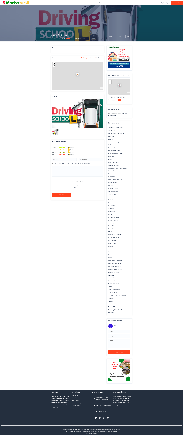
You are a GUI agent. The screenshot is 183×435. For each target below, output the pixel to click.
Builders (110, 145)
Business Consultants (114, 148)
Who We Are (75, 395)
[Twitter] (103, 418)
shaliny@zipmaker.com (119, 327)
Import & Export (113, 197)
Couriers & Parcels (113, 165)
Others (110, 231)
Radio (110, 258)
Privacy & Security (76, 403)
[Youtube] (107, 418)
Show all (111, 312)
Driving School (54, 38)
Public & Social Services (115, 252)
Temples (111, 298)
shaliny (116, 325)
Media (110, 214)
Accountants (112, 130)
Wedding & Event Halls (115, 310)
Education (111, 174)
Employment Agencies (115, 179)
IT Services (111, 205)
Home (81, 2)
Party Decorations (113, 237)
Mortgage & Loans (113, 223)
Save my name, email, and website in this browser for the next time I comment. (72, 163)
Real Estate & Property (115, 260)
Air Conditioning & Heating (116, 133)
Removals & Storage (114, 263)
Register (168, 3)
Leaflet (101, 88)
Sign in (162, 3)
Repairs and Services (114, 266)
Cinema (110, 159)
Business (101, 2)
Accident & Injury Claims (115, 127)
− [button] (54, 65)
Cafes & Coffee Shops (114, 150)
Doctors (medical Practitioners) (117, 168)
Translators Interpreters (115, 304)
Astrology (111, 139)
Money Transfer (113, 220)
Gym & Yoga (112, 194)
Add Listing (177, 3)
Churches (111, 156)
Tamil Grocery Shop (114, 289)
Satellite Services (113, 272)
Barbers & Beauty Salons (115, 142)
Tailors (110, 286)
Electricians (111, 176)
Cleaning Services (113, 162)
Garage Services (113, 191)
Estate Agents (112, 182)
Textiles (110, 301)
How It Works (75, 400)
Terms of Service (76, 405)
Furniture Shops (113, 188)
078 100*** (65, 38)
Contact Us (74, 398)
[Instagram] (100, 418)
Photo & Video (112, 243)
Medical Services (113, 217)
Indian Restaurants (114, 200)
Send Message (119, 352)
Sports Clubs (112, 278)
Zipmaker (95, 433)
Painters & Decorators (114, 234)
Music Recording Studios (115, 229)
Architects (111, 136)
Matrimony (111, 211)
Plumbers (111, 246)
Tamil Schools (112, 292)
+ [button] (54, 63)
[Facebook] (96, 418)
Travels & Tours (113, 307)
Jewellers (111, 208)
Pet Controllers (112, 240)
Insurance (111, 203)
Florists (110, 185)
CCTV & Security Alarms (115, 153)
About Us (87, 2)
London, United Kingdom (79, 38)
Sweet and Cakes (113, 284)
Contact (95, 2)
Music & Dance (112, 226)
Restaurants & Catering (115, 269)
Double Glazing (113, 171)
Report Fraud (75, 408)
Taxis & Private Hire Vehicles (117, 295)
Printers (110, 249)
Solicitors (111, 275)
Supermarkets (112, 281)
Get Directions (126, 75)
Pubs (109, 255)
